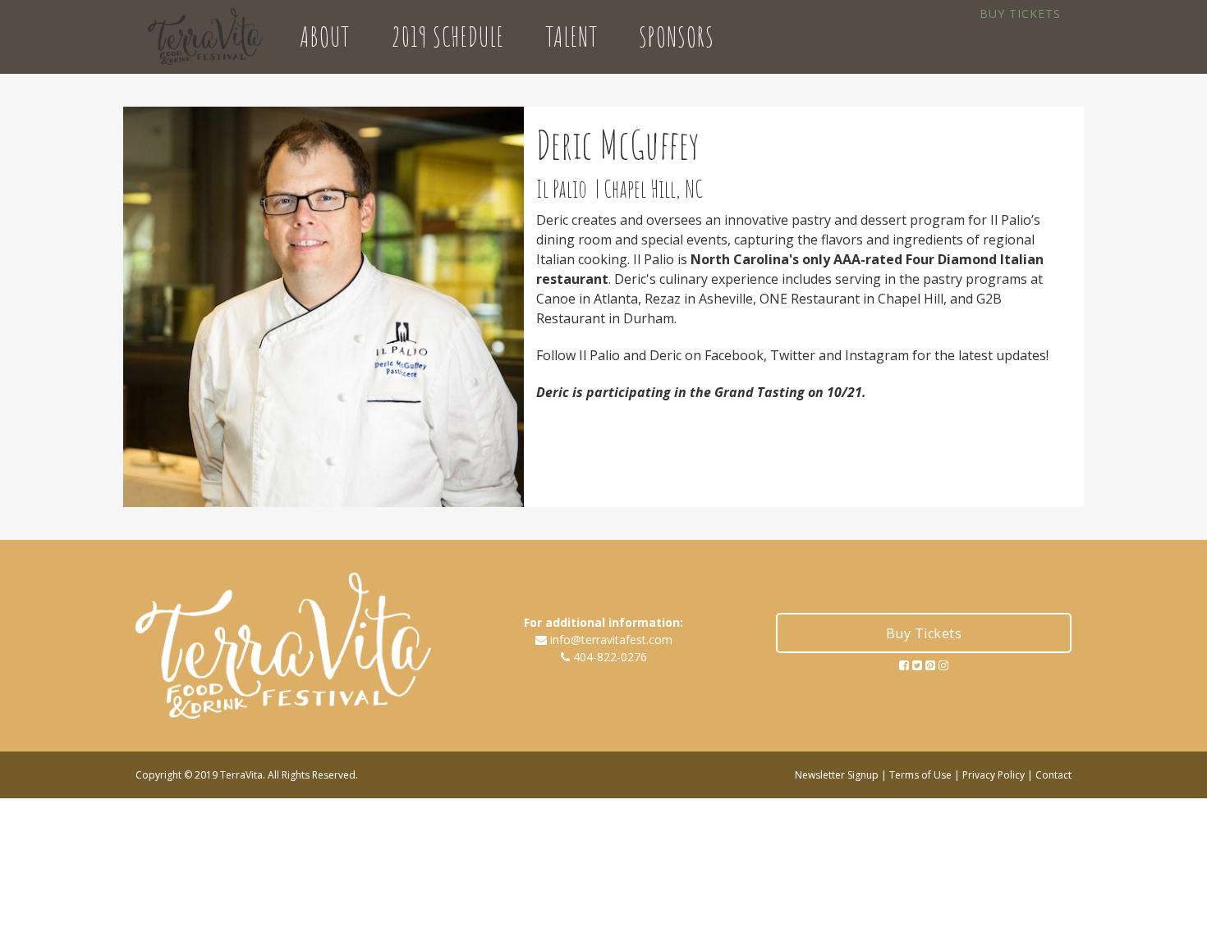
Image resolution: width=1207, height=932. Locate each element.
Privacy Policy (993, 775)
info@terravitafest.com (611, 639)
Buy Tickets (1020, 13)
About (325, 36)
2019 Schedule (447, 36)
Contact (1053, 775)
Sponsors (676, 36)
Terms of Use (920, 775)
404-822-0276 (610, 657)
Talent (571, 36)
